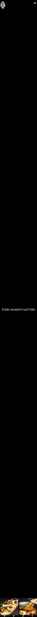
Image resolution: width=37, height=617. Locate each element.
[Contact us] (23, 616)
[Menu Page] (4, 616)
